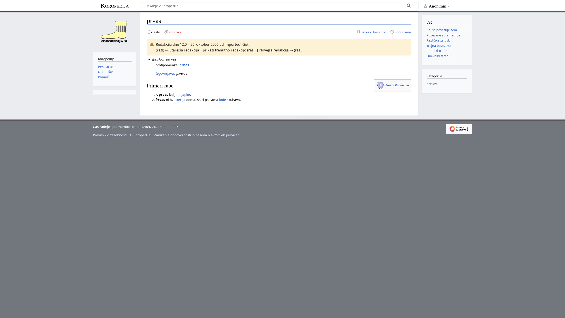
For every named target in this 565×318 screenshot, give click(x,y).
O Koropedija (140, 135)
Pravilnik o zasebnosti (110, 135)
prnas (184, 65)
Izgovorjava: (165, 73)
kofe (222, 99)
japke (185, 94)
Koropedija (115, 5)
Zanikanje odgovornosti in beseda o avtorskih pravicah (196, 135)
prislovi (432, 84)
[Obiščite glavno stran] (115, 31)
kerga (180, 99)
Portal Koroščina (397, 85)
